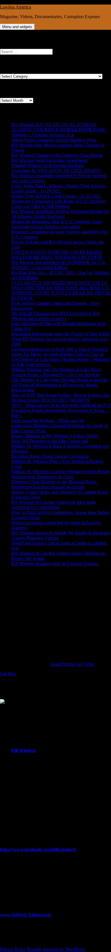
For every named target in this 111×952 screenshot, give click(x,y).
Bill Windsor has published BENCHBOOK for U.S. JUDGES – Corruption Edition (58, 265)
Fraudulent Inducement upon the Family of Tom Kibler (60, 333)
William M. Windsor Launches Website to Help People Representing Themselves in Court (60, 474)
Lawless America (15, 7)
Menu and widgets (17, 27)
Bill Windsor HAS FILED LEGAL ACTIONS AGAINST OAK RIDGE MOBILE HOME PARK (58, 127)
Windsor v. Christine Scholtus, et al (42, 134)
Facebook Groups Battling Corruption (45, 226)
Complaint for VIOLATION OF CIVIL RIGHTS (56, 170)
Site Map (8, 673)
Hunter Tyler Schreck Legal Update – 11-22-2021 (56, 196)
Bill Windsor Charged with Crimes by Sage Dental (56, 155)
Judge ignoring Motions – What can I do (47, 420)
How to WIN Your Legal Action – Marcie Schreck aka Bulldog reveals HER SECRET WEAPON (60, 398)
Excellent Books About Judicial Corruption (50, 456)
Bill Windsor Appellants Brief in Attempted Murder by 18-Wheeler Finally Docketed (60, 214)
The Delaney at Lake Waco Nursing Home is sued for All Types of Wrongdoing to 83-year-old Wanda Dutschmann (59, 384)
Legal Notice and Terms (72, 664)
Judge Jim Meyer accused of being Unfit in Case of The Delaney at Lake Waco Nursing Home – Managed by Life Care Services (60, 359)
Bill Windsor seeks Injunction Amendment (49, 160)
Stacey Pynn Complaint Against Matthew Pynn (53, 139)
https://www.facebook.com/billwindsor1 (38, 849)
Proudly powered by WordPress (56, 949)
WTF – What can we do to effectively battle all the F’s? (61, 405)
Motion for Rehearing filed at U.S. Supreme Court (56, 221)
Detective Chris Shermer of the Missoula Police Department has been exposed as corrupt (53, 484)
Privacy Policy (13, 949)
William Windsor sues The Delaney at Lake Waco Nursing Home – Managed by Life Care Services (56, 372)
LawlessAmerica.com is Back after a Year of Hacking (59, 349)
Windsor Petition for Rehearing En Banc (47, 165)
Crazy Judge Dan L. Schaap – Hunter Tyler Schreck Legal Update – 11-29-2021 (58, 188)
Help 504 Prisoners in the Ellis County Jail (49, 441)
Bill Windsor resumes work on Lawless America (54, 563)
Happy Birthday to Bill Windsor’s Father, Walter (54, 435)
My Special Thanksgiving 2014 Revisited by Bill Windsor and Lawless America (55, 316)
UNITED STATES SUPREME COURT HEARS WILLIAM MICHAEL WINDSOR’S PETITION (56, 255)
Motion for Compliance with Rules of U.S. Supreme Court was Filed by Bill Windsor (58, 204)
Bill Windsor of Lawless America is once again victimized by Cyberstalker (53, 505)
